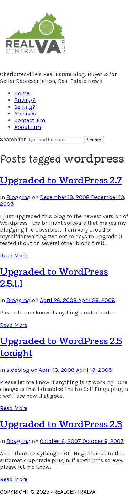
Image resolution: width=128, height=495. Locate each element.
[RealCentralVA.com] (35, 55)
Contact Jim (29, 120)
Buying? (25, 100)
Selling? (25, 106)
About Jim (27, 127)
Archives (25, 113)
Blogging (18, 197)
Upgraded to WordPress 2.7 (61, 181)
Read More (13, 255)
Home (22, 93)
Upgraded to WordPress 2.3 (61, 425)
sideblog (18, 369)
